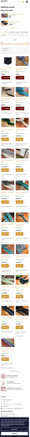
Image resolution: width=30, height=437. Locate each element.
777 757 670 (6, 401)
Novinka (5, 50)
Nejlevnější (11, 32)
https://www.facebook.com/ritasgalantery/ (13, 404)
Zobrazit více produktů (14, 28)
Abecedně (3, 35)
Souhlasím (14, 433)
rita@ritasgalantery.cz (8, 399)
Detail (5, 139)
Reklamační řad (4, 416)
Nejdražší (17, 32)
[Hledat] (19, 1)
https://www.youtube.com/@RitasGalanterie (13, 408)
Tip (5, 52)
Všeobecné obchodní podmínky (8, 414)
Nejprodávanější (24, 32)
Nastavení (14, 429)
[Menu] (26, 1)
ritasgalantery (6, 406)
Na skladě (6, 48)
